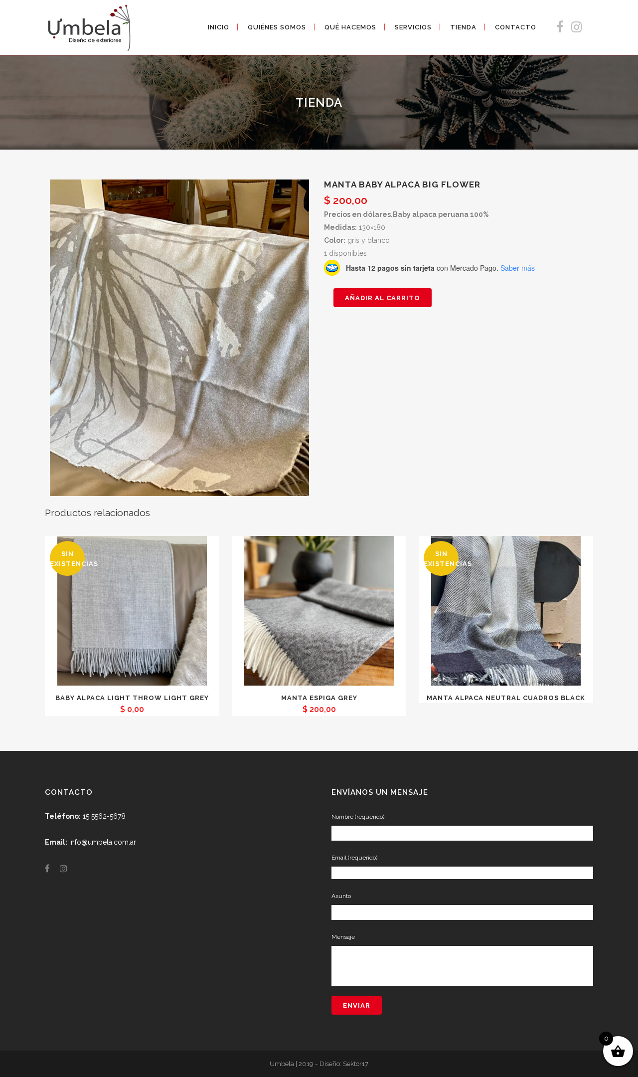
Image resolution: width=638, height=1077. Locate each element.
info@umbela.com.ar (102, 842)
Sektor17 (355, 1064)
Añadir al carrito (382, 298)
